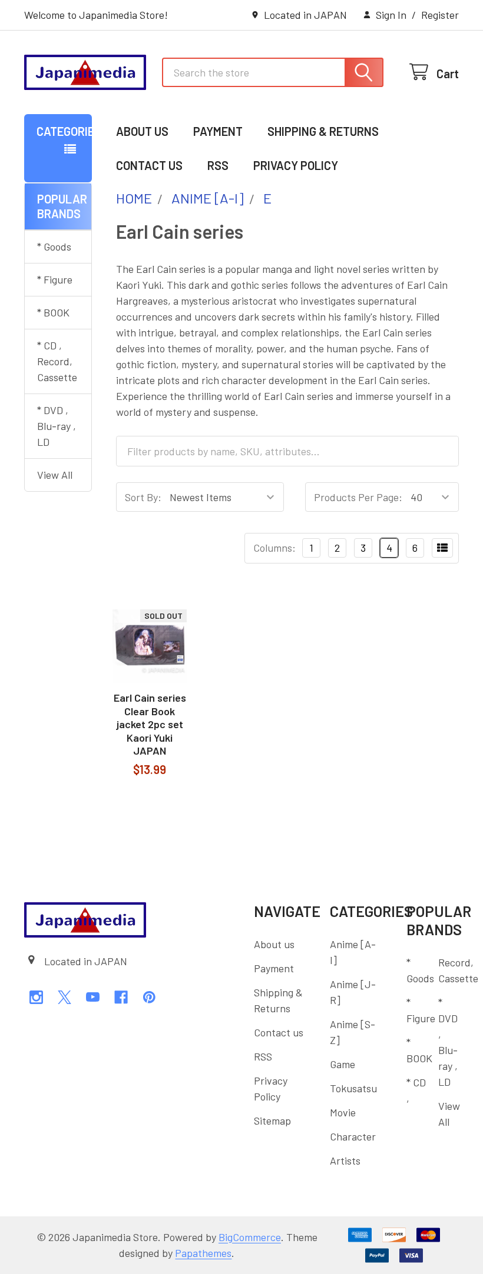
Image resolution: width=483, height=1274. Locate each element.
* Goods (54, 246)
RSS (218, 165)
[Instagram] (36, 997)
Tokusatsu (353, 1088)
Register (440, 14)
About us (142, 131)
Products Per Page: (358, 497)
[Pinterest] (149, 997)
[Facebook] (121, 997)
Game (342, 1064)
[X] (64, 997)
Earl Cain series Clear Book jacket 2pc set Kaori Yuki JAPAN (150, 724)
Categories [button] (64, 131)
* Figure (54, 279)
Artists (345, 1160)
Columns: (274, 547)
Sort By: (143, 497)
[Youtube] (93, 997)
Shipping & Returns (323, 131)
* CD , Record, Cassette (57, 361)
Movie (343, 1112)
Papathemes (203, 1252)
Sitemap (272, 1120)
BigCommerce (250, 1236)
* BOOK (53, 312)
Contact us (149, 165)
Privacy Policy (295, 165)
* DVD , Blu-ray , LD (56, 425)
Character (353, 1136)
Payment (218, 131)
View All (54, 474)
